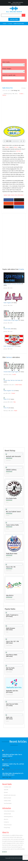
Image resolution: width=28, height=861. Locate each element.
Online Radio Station (16, 4)
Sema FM (6, 789)
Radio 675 (6, 399)
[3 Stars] (6, 90)
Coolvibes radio (7, 787)
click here (18, 151)
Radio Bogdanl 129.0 (9, 390)
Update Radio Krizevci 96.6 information (13, 195)
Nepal (15, 410)
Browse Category (6, 68)
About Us (6, 819)
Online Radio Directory (17, 2)
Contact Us (6, 822)
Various (4, 95)
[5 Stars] (10, 90)
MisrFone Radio (7, 798)
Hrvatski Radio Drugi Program (11, 320)
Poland (13, 393)
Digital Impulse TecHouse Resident (12, 283)
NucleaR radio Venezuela (10, 795)
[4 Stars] (8, 90)
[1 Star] (3, 90)
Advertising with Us (8, 816)
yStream (6, 792)
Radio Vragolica (7, 302)
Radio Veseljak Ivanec (9, 346)
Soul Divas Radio (8, 803)
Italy (14, 402)
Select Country (6, 62)
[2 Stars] (5, 90)
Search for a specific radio (8, 75)
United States (18, 384)
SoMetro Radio (7, 800)
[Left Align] (23, 15)
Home (4, 23)
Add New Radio (14, 19)
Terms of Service (8, 824)
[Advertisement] (14, 42)
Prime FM (6, 408)
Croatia (10, 23)
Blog (9, 2)
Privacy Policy (7, 827)
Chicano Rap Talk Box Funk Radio (12, 380)
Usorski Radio (7, 328)
